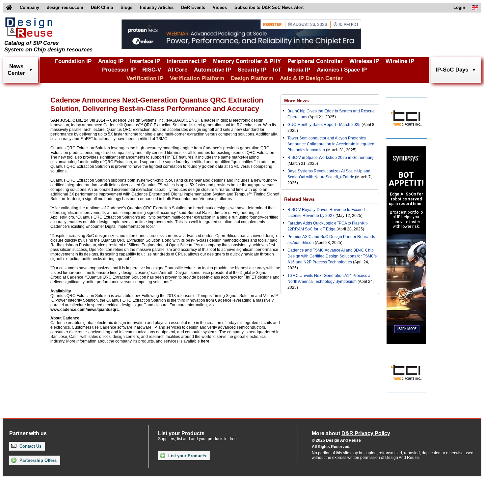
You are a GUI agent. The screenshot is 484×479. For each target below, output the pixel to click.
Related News (299, 199)
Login (459, 7)
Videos (220, 7)
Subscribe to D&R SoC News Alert (269, 7)
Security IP (252, 70)
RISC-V (151, 70)
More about (351, 433)
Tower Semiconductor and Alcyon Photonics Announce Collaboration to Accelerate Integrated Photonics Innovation (330, 144)
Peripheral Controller (315, 61)
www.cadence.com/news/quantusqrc (84, 309)
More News (296, 100)
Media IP (299, 70)
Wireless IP (364, 61)
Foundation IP (73, 61)
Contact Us (29, 446)
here (205, 341)
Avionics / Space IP (342, 70)
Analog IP (110, 61)
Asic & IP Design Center (311, 78)
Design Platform (252, 78)
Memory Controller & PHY (247, 61)
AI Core (177, 70)
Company (29, 7)
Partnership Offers (37, 460)
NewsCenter (16, 69)
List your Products (186, 455)
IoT (277, 70)
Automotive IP (212, 70)
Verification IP (144, 78)
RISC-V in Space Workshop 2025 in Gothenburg (330, 157)
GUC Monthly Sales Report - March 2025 (324, 124)
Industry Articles (157, 7)
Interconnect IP (186, 61)
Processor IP (119, 70)
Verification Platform (197, 78)
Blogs (126, 7)
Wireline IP (400, 61)
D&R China (102, 7)
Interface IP (145, 61)
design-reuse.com (65, 7)
